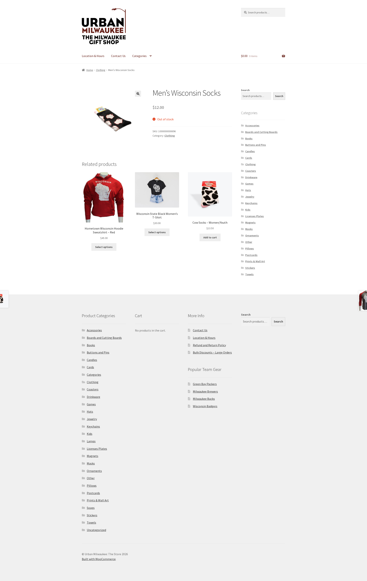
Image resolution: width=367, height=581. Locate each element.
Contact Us (118, 56)
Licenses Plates (254, 216)
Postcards (251, 255)
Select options (104, 247)
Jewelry (249, 196)
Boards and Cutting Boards (261, 132)
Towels (249, 274)
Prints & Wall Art (255, 261)
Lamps (91, 441)
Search (245, 90)
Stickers (250, 268)
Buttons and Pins (255, 145)
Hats (248, 190)
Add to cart (210, 237)
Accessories (252, 125)
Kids (247, 209)
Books (249, 138)
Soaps (91, 508)
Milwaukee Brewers (205, 391)
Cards (248, 158)
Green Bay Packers (205, 384)
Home (89, 70)
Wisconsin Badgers (205, 406)
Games (249, 183)
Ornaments (252, 235)
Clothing (100, 70)
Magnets (250, 222)
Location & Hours (93, 56)
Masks (249, 229)
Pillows (249, 248)
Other (248, 242)
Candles (250, 151)
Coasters (250, 171)
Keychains (251, 203)
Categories (139, 56)
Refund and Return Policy (209, 345)
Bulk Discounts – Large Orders (212, 352)
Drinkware (251, 177)
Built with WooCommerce (99, 559)
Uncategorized (96, 530)
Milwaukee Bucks (204, 399)
